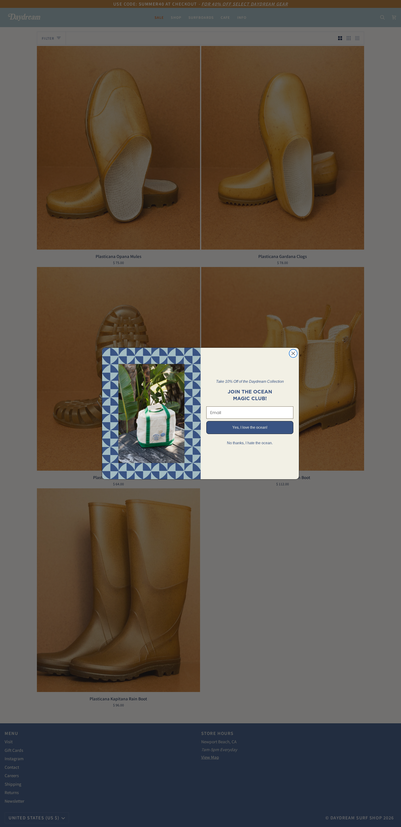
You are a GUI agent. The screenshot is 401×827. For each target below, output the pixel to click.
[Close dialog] (293, 353)
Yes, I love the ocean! (249, 427)
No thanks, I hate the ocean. (250, 443)
